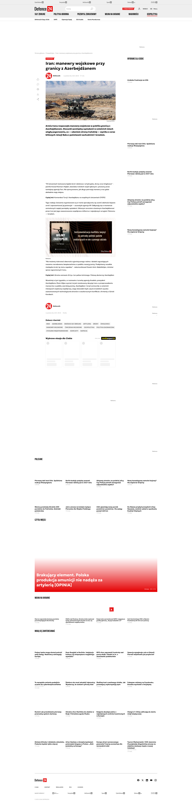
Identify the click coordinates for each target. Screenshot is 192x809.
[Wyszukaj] (91, 8)
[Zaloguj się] (139, 8)
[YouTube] (151, 780)
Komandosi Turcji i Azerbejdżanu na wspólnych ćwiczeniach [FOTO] (79, 197)
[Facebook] (138, 780)
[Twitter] (142, 780)
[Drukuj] (38, 89)
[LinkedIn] (147, 780)
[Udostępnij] (38, 99)
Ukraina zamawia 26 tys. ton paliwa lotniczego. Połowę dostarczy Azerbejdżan (84, 275)
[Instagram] (155, 780)
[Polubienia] (38, 79)
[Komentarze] (38, 84)
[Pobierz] (38, 94)
